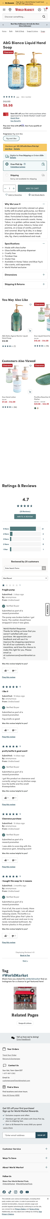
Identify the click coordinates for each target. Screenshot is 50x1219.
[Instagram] (15, 1192)
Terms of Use (34, 1209)
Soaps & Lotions (32, 31)
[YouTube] (27, 1192)
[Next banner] (47, 3)
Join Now (8, 148)
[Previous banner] (3, 3)
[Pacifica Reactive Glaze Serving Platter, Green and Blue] (35, 408)
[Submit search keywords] (43, 16)
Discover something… (14, 16)
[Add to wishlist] (30, 305)
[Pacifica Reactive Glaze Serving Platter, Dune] (38, 408)
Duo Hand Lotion (9, 397)
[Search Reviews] (44, 568)
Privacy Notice (20, 1209)
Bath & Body (19, 31)
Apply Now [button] (15, 118)
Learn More (29, 4)
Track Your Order (9, 1055)
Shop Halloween (25, 26)
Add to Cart (32, 188)
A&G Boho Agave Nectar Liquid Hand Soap (15, 336)
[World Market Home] (24, 9)
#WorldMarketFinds (24, 1184)
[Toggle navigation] (4, 10)
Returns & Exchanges (11, 1059)
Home (4, 31)
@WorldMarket (9, 1184)
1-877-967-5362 (9, 1073)
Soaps (43, 31)
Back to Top (25, 955)
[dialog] (25, 1207)
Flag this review (8, 677)
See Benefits (16, 121)
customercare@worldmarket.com (16, 1080)
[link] (45, 9)
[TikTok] (9, 1192)
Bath (11, 31)
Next (25, 961)
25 (18, 97)
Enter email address (15, 1135)
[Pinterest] (21, 1192)
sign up (41, 1135)
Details (17, 148)
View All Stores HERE (11, 1095)
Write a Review (25, 516)
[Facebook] (4, 1192)
